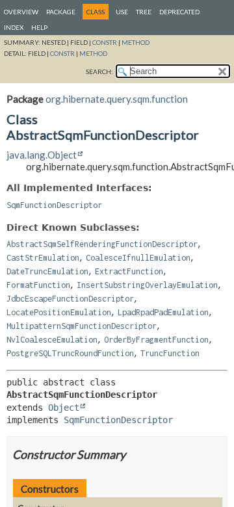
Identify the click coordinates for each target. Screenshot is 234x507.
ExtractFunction (129, 271)
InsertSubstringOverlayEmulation (147, 285)
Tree (143, 12)
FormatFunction (38, 285)
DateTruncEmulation (47, 271)
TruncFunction (170, 353)
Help (39, 27)
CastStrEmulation (42, 258)
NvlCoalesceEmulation (52, 339)
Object (63, 407)
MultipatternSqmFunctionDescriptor (81, 326)
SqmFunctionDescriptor (54, 205)
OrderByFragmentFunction (156, 339)
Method (136, 42)
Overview (21, 12)
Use (122, 12)
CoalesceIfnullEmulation (138, 258)
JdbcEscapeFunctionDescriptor (70, 299)
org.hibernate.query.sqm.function (117, 99)
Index (13, 27)
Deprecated (179, 12)
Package (60, 12)
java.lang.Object (41, 155)
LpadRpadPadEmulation (163, 312)
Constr (104, 42)
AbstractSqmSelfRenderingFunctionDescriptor (102, 244)
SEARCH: (99, 71)
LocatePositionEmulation (58, 312)
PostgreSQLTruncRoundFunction (70, 353)
